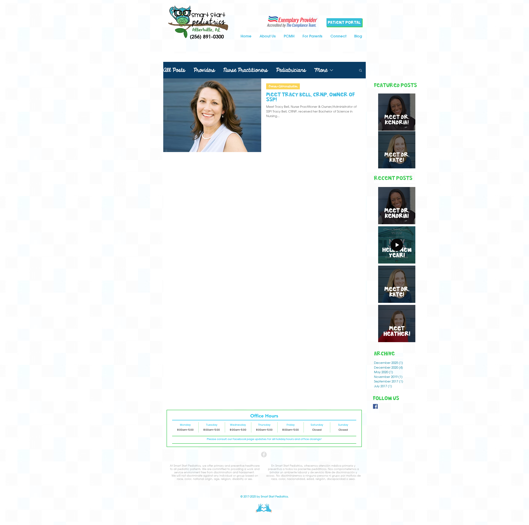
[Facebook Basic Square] (375, 406)
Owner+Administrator (283, 86)
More (320, 70)
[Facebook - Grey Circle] (264, 454)
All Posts (174, 70)
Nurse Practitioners (245, 70)
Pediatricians (291, 70)
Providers (204, 70)
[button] (312, 36)
